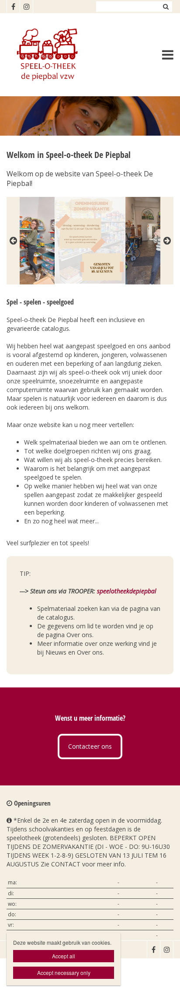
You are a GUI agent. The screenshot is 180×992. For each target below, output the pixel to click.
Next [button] (166, 240)
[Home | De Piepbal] (59, 55)
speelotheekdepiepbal (126, 591)
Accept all (63, 956)
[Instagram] (26, 6)
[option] (90, 240)
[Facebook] (13, 6)
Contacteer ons (90, 746)
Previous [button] (13, 240)
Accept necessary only (63, 972)
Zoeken (165, 6)
